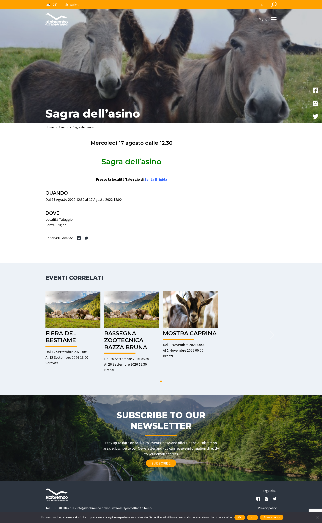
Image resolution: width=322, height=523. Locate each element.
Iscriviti (74, 5)
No (252, 517)
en (261, 5)
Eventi (63, 127)
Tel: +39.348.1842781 (59, 508)
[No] (317, 517)
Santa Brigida (155, 179)
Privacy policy (267, 508)
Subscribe (161, 463)
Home (49, 127)
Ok (240, 517)
